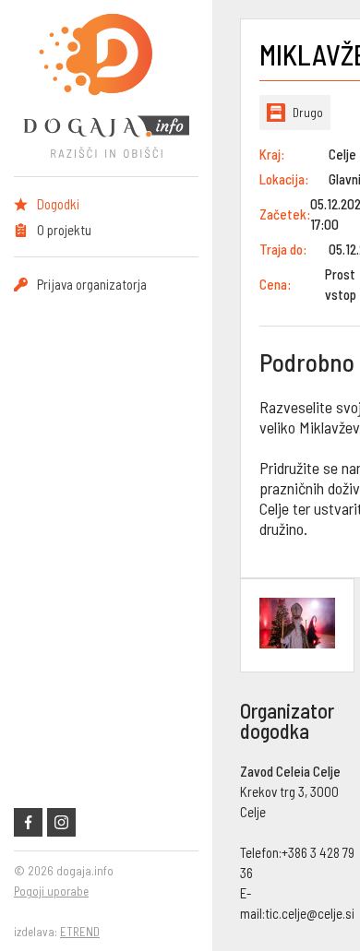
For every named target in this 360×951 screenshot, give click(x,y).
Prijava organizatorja (92, 284)
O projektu (64, 229)
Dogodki (58, 204)
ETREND (80, 931)
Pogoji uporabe (51, 891)
